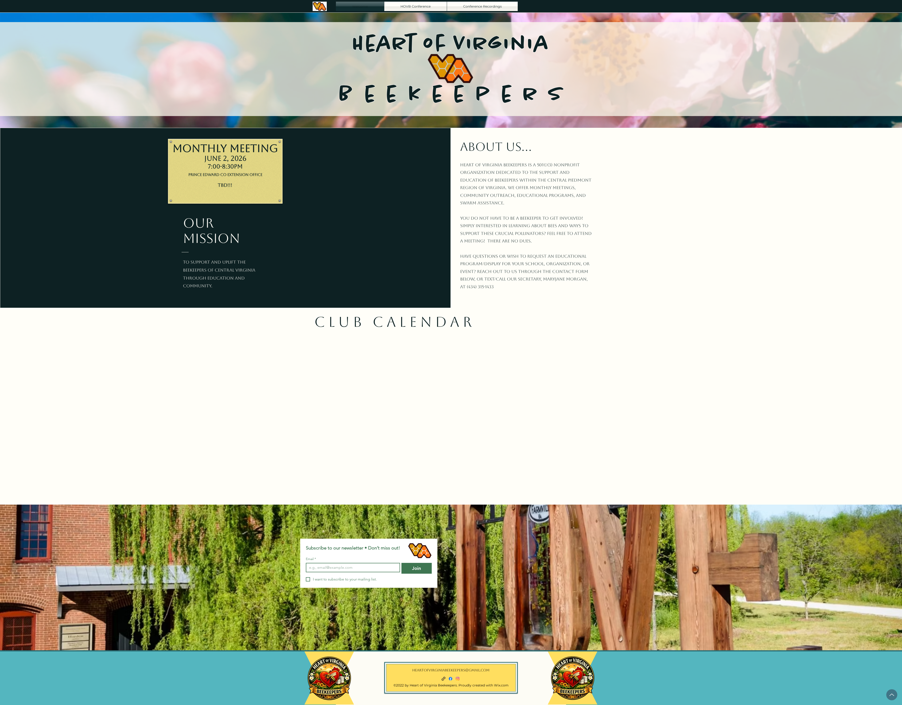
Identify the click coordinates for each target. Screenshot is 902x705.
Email (311, 559)
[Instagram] (457, 678)
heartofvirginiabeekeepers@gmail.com (451, 670)
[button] (482, 6)
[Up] (891, 694)
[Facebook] (450, 678)
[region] (329, 678)
